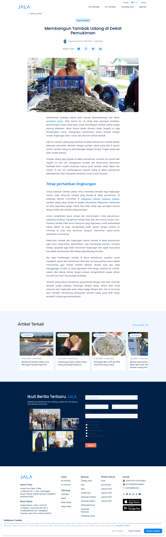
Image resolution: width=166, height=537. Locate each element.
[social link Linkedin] (130, 494)
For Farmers (110, 7)
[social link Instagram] (133, 494)
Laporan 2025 (106, 493)
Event (103, 481)
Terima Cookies (153, 531)
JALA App (65, 494)
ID (134, 2)
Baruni (63, 498)
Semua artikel (36, 13)
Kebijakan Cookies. (123, 525)
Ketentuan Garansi (88, 501)
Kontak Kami (86, 493)
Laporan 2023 (106, 501)
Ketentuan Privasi (88, 505)
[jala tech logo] (24, 7)
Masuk (143, 2)
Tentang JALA (127, 7)
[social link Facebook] (124, 494)
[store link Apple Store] (132, 501)
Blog (83, 489)
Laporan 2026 (106, 489)
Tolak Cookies (134, 531)
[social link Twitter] (127, 494)
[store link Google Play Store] (132, 508)
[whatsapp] (78, 49)
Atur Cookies (117, 531)
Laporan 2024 (106, 497)
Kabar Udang (66, 502)
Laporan (142, 7)
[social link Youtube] (140, 494)
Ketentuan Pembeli (88, 497)
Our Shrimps (93, 7)
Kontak (126, 2)
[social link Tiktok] (136, 494)
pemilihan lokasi (54, 121)
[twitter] (93, 49)
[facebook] (86, 49)
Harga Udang (66, 506)
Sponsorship (106, 485)
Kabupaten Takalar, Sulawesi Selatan (100, 198)
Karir (83, 485)
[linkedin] (100, 49)
